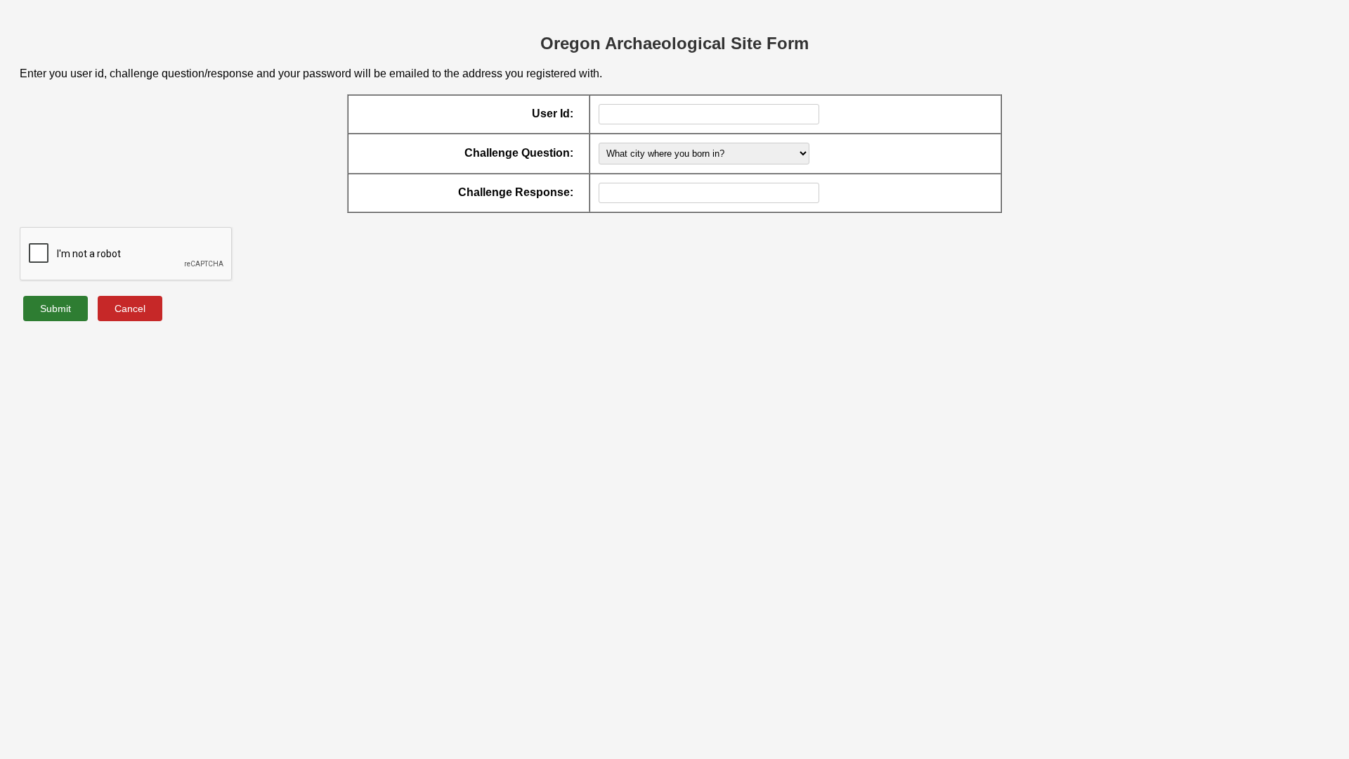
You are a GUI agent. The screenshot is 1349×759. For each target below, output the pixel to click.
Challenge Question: (518, 153)
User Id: (552, 113)
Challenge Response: (515, 192)
